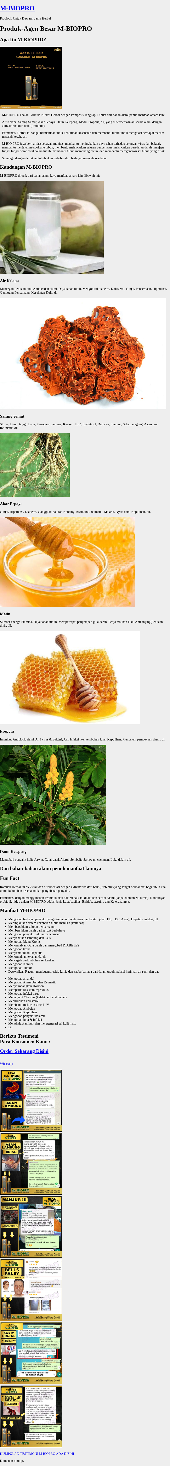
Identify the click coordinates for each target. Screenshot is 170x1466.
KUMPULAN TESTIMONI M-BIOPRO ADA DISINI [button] (37, 1453)
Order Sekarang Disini (24, 1051)
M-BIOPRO (17, 8)
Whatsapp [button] (6, 1063)
